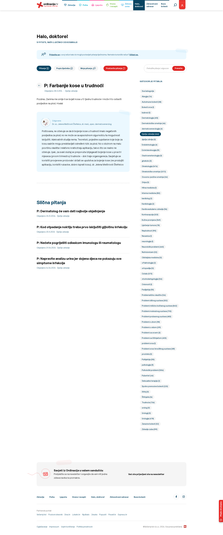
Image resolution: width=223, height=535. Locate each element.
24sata (94, 514)
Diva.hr (67, 514)
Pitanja (42, 68)
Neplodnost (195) (149, 231)
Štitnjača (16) (147, 397)
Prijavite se (54, 55)
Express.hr (122, 514)
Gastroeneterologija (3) (152, 155)
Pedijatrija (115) (148, 290)
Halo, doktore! (98, 497)
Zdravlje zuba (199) (149, 429)
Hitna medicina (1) (149, 188)
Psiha (85, 5)
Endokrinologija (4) (149, 145)
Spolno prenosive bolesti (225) (155, 386)
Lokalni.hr (76, 514)
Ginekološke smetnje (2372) (154, 171)
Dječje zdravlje (71, 91)
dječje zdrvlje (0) (149, 139)
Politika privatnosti (85, 527)
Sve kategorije (148, 91)
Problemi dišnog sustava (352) (155, 300)
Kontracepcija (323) (150, 214)
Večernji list (41, 514)
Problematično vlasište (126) (154, 295)
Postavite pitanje (114, 68)
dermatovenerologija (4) (152, 129)
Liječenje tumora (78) (151, 225)
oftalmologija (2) (149, 263)
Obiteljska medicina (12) (152, 257)
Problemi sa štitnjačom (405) (154, 338)
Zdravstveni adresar (119, 497)
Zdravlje (71, 5)
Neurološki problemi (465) (153, 247)
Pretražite (178, 68)
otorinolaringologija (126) (152, 279)
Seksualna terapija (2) (151, 381)
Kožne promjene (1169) (151, 220)
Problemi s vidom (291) (151, 327)
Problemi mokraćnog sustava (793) (156, 311)
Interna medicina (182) (151, 193)
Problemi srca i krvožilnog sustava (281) (158, 349)
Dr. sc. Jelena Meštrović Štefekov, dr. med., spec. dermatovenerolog (82, 124)
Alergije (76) (147, 96)
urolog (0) (146, 408)
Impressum (54, 527)
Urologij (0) (146, 413)
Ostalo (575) (147, 274)
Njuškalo (85, 514)
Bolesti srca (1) (148, 107)
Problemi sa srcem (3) (151, 333)
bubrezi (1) (146, 112)
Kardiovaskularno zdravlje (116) (154, 209)
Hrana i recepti (79, 497)
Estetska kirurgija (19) (150, 150)
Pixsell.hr (112, 514)
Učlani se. (133, 55)
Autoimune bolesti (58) (151, 102)
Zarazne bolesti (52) (150, 424)
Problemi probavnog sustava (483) (156, 316)
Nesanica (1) (147, 236)
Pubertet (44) (147, 375)
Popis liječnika (63, 68)
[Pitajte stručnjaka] (221, 511)
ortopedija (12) (148, 268)
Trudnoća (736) (148, 402)
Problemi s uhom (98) (151, 322)
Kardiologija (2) (148, 204)
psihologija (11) (147, 365)
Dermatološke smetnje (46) (153, 123)
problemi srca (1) (149, 343)
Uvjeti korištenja (68, 527)
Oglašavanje (42, 527)
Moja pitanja (86, 68)
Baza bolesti (139, 497)
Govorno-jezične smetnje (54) (155, 177)
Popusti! (102, 514)
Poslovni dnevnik (55, 514)
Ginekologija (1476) (150, 166)
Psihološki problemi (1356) (153, 370)
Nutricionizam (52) (149, 252)
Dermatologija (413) (150, 118)
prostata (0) (147, 354)
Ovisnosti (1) (147, 284)
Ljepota (98, 5)
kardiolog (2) (147, 198)
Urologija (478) (148, 418)
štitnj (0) (145, 392)
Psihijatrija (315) (148, 359)
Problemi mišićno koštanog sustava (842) (159, 306)
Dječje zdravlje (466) (150, 134)
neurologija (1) (147, 241)
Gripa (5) (145, 182)
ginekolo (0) (147, 161)
